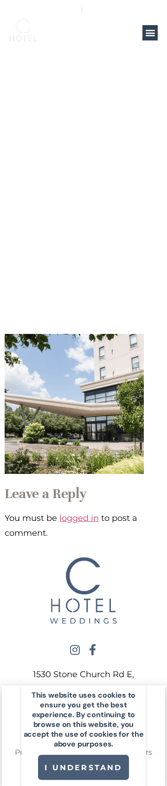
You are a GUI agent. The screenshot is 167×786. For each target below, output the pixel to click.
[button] (150, 32)
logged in (79, 518)
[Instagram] (74, 649)
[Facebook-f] (92, 649)
